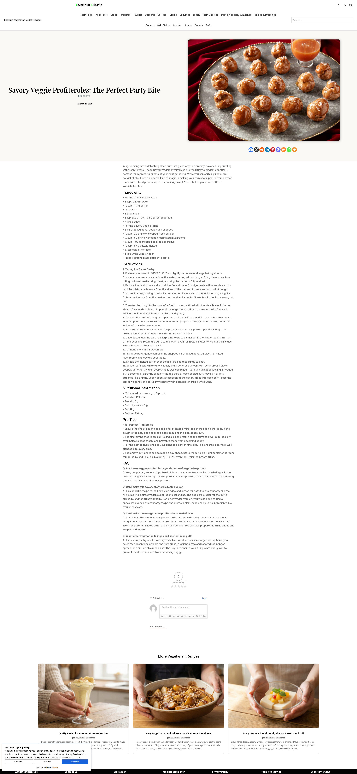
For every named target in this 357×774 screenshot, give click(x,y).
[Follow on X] (344, 5)
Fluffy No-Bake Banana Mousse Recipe (83, 733)
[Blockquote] (186, 616)
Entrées (162, 14)
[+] (200, 616)
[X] (256, 149)
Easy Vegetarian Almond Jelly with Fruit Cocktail (273, 733)
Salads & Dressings (265, 14)
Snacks (177, 25)
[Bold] (162, 616)
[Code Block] (189, 616)
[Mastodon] (278, 149)
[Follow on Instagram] (350, 5)
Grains (173, 14)
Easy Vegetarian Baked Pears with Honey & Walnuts (178, 733)
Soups (188, 25)
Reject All (47, 761)
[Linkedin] (267, 149)
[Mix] (283, 149)
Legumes (185, 14)
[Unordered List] (182, 616)
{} (197, 616)
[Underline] (170, 616)
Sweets (199, 25)
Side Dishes (163, 25)
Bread (114, 14)
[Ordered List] (178, 616)
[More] (294, 149)
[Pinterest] (272, 149)
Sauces (150, 25)
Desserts (150, 14)
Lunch (196, 14)
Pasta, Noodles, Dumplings (236, 14)
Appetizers (102, 14)
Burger (138, 14)
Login (204, 598)
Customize (18, 761)
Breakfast (126, 14)
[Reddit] (261, 149)
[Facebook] (251, 149)
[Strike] (174, 616)
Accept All (75, 761)
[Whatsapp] (289, 149)
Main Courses (210, 14)
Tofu (208, 25)
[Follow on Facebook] (339, 5)
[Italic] (166, 616)
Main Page (86, 14)
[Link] (193, 616)
